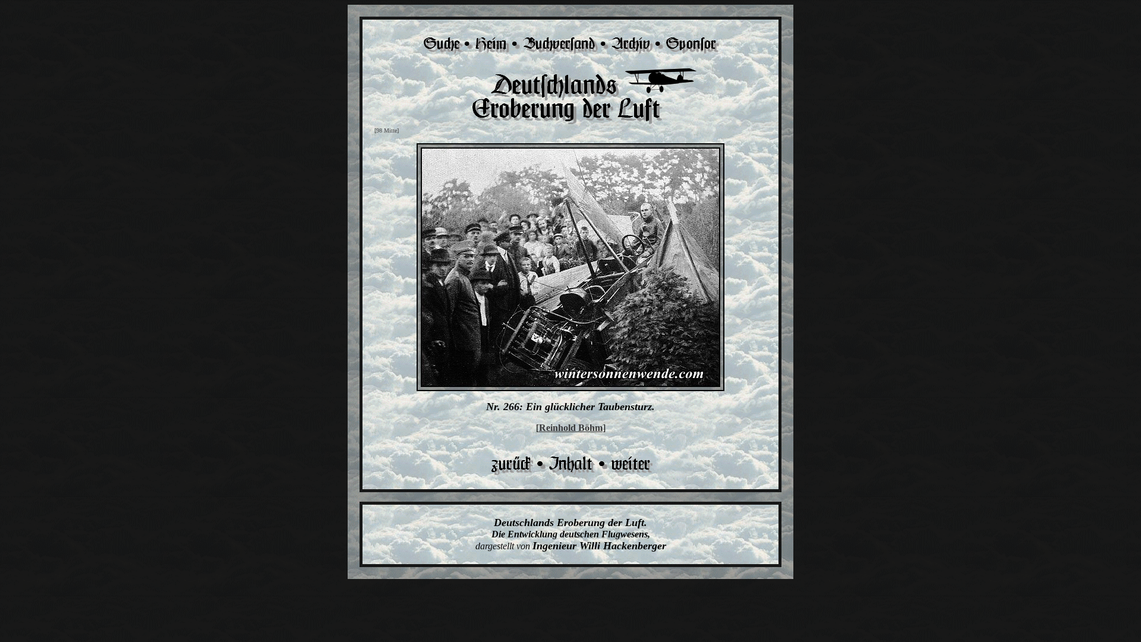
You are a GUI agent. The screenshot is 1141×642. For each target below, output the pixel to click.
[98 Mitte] (386, 130)
